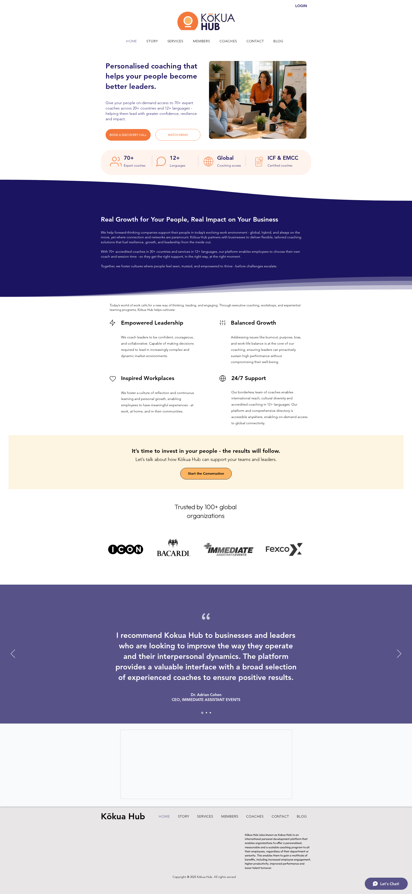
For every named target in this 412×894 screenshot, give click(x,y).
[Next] (399, 653)
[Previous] (13, 653)
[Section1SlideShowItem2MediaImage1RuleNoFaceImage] (202, 712)
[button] (177, 135)
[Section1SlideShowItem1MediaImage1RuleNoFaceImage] (206, 713)
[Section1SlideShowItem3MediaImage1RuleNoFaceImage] (210, 712)
